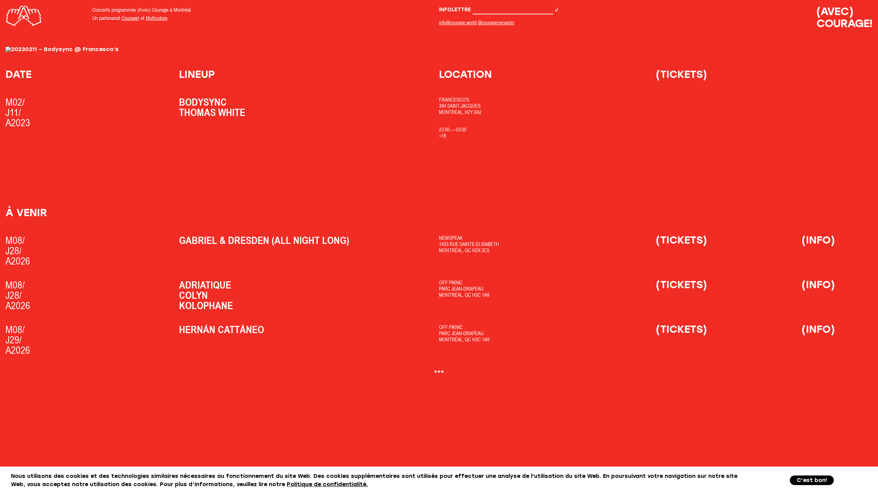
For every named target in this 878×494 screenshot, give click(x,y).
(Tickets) (681, 74)
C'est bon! (812, 480)
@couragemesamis (496, 22)
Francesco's (454, 100)
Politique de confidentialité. (327, 484)
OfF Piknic (451, 282)
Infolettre (456, 10)
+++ (439, 371)
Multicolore (156, 18)
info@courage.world (458, 22)
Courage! (130, 18)
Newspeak (451, 238)
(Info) (818, 240)
